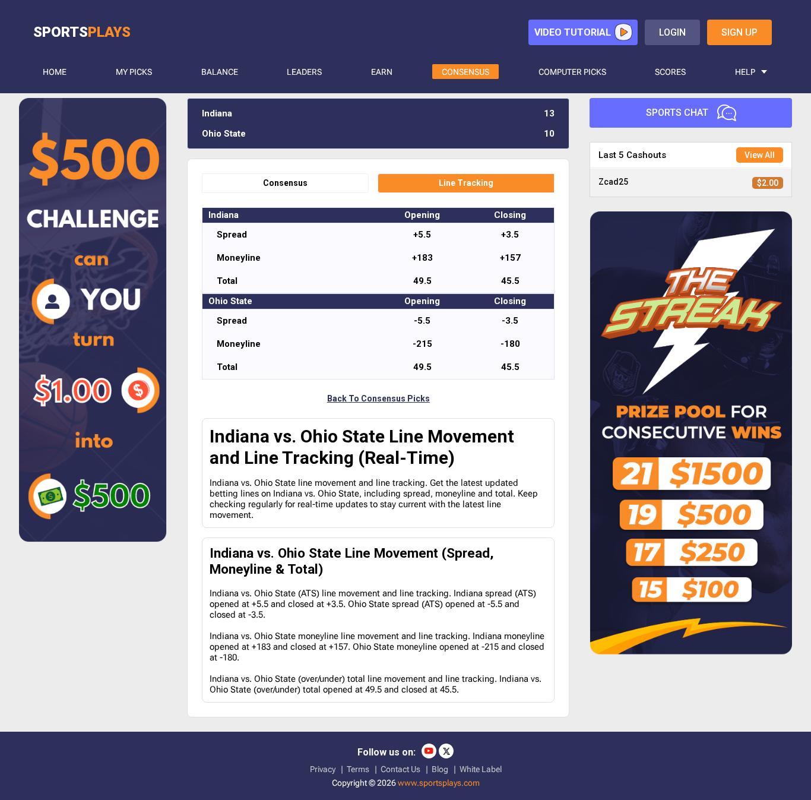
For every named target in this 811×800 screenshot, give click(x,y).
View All (760, 155)
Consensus (285, 183)
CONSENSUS (465, 72)
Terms (358, 769)
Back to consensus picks (378, 398)
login (672, 32)
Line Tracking (466, 183)
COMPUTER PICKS (572, 72)
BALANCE (219, 72)
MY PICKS (134, 72)
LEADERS (304, 72)
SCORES (670, 72)
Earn (381, 72)
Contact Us (400, 769)
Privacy (322, 769)
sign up (739, 32)
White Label (481, 769)
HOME (54, 72)
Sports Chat (677, 112)
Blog (440, 769)
